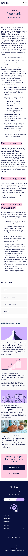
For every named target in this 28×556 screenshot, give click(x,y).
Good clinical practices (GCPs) (13, 58)
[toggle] (26, 2)
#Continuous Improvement (7, 342)
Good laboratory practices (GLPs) (14, 60)
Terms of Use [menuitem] (14, 542)
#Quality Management (13, 373)
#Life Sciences (22, 342)
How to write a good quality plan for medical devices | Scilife (14, 439)
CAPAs (6, 290)
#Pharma (16, 342)
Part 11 (3, 148)
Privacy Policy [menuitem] (14, 545)
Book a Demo (14, 467)
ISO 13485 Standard (10, 304)
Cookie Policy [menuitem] (14, 548)
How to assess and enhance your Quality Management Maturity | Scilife (13, 377)
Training (6, 311)
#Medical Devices (16, 436)
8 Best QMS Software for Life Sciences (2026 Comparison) (12, 409)
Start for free (14, 473)
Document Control (9, 297)
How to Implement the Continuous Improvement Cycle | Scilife (13, 346)
